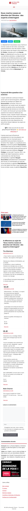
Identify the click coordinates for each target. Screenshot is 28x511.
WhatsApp (17, 41)
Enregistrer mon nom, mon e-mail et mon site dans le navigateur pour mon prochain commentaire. (14, 429)
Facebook (4, 41)
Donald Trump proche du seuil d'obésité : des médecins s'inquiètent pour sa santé (13, 457)
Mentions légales (6, 493)
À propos (4, 488)
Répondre (5, 284)
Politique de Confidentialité (9, 497)
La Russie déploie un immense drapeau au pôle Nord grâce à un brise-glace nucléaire (13, 447)
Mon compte (5, 486)
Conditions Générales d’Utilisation (11, 495)
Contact (4, 490)
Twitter (10, 41)
